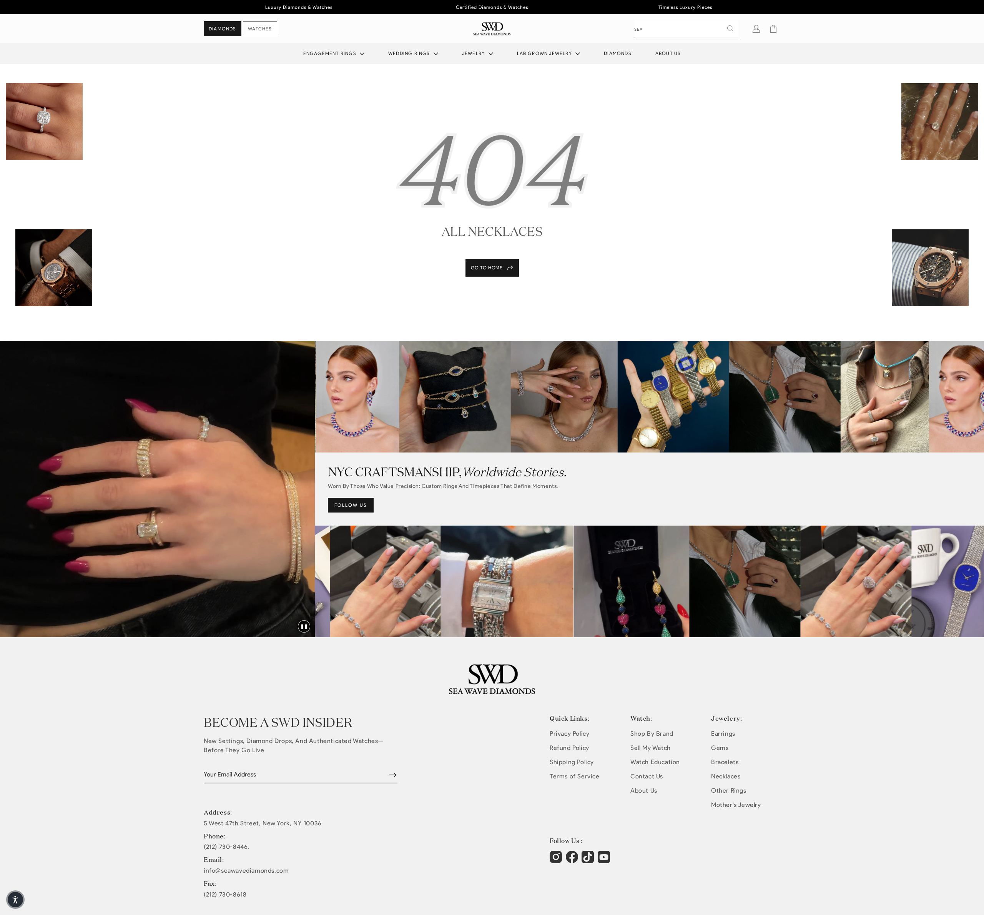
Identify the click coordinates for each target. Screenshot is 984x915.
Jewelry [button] (474, 53)
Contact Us (646, 776)
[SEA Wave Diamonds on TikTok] (605, 861)
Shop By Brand (651, 733)
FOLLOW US (350, 505)
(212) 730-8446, (226, 847)
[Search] (729, 28)
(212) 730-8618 (225, 895)
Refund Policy (569, 747)
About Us (668, 53)
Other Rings (728, 790)
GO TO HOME (487, 267)
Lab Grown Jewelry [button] (545, 53)
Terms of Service (575, 776)
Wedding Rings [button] (410, 53)
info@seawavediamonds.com (246, 871)
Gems (719, 747)
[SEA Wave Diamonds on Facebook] (573, 861)
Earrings (723, 733)
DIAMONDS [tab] (222, 29)
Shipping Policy (572, 762)
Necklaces (725, 776)
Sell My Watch (650, 747)
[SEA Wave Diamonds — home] (492, 28)
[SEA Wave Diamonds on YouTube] (589, 861)
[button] (773, 29)
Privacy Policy (569, 733)
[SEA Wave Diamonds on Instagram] (557, 861)
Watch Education (655, 762)
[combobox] (686, 28)
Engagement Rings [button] (330, 53)
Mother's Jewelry (736, 804)
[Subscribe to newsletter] (392, 774)
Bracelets (724, 762)
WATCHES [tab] (260, 29)
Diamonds (618, 53)
